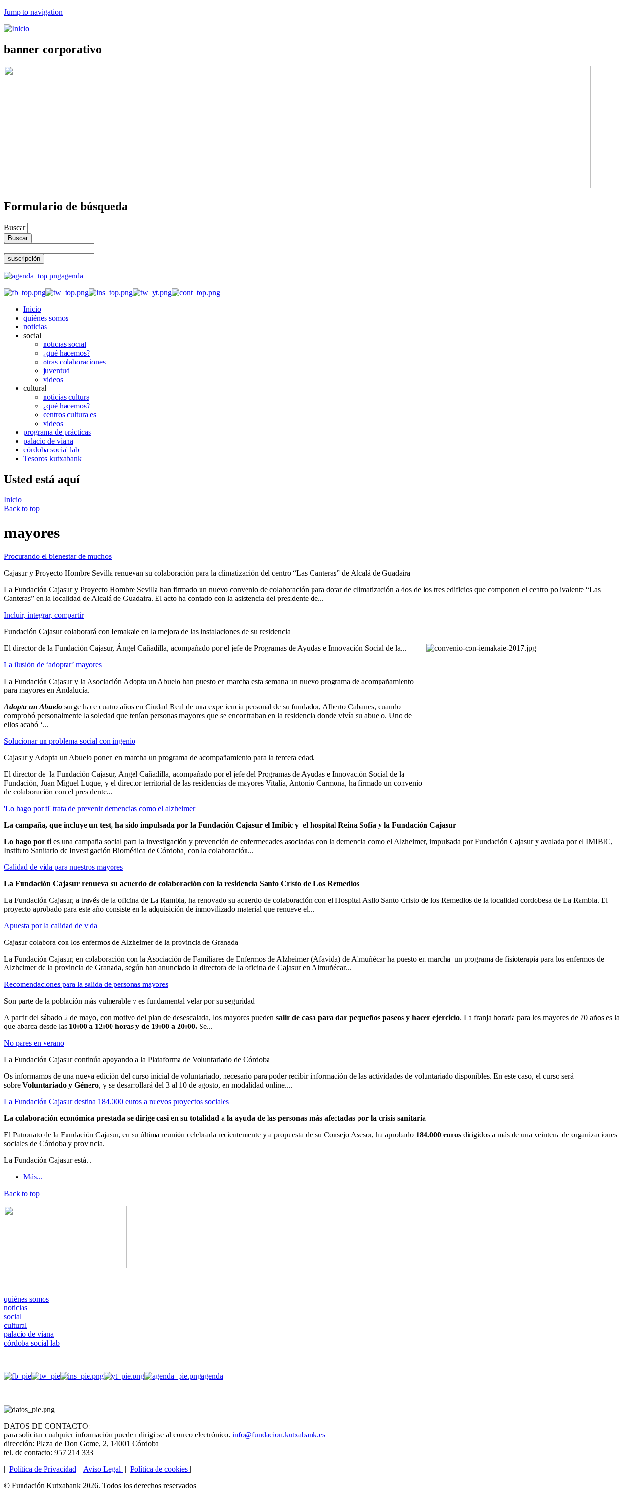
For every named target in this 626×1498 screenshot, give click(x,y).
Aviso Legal (103, 1469)
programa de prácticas (57, 432)
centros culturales (69, 414)
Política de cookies (160, 1469)
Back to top (22, 508)
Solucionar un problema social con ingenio (69, 741)
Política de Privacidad (42, 1469)
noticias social (64, 344)
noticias (35, 326)
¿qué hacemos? (66, 353)
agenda (72, 276)
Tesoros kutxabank (52, 458)
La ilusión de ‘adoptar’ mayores (53, 665)
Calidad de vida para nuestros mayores (63, 867)
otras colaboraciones (74, 362)
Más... (33, 1177)
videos (53, 379)
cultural (15, 1325)
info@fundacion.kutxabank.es (278, 1435)
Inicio (32, 309)
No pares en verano (34, 1043)
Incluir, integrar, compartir (44, 615)
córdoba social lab (51, 450)
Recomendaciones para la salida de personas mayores (86, 984)
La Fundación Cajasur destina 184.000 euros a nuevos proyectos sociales (116, 1101)
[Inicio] (16, 28)
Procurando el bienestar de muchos (58, 556)
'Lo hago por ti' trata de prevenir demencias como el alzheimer (99, 808)
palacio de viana (48, 441)
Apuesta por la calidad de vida (50, 925)
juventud (56, 370)
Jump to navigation (33, 12)
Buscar (15, 227)
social (13, 1316)
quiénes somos (45, 318)
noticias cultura (66, 397)
